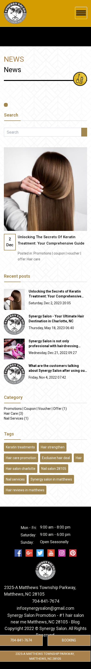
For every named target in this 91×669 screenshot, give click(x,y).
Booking (69, 640)
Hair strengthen (53, 447)
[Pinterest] (72, 553)
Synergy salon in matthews (51, 479)
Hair (79, 458)
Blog (75, 621)
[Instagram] (62, 553)
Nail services (15, 479)
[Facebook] (18, 553)
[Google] (29, 553)
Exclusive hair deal (56, 458)
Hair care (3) (13, 413)
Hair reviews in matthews (25, 490)
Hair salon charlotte (20, 469)
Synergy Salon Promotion (31, 615)
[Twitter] (40, 553)
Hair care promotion (21, 458)
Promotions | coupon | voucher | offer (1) (35, 409)
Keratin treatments (20, 447)
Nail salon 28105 (53, 469)
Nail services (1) (16, 418)
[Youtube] (51, 553)
